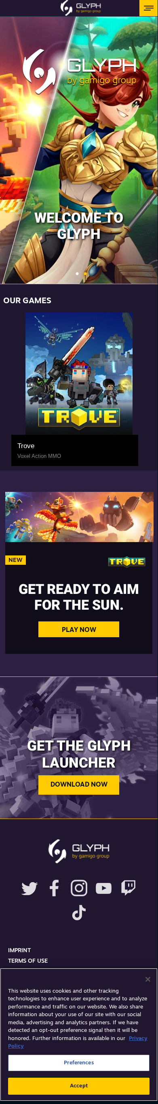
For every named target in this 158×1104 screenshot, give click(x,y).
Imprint (19, 951)
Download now (79, 785)
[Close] (148, 979)
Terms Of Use (28, 961)
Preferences (78, 1063)
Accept (79, 1086)
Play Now (79, 630)
